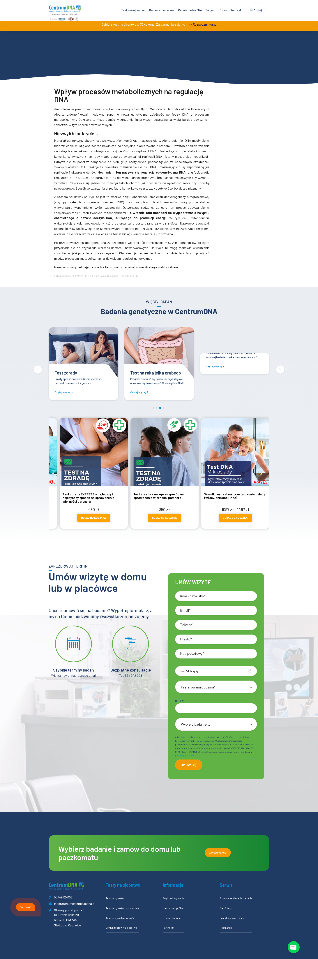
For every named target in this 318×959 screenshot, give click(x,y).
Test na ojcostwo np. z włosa (122, 908)
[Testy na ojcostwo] (209, 353)
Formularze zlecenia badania (236, 898)
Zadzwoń (25, 907)
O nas (223, 10)
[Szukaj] (258, 10)
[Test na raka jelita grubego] (133, 353)
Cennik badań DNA (190, 10)
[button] (38, 369)
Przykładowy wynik (173, 898)
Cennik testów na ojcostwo (121, 927)
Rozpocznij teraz (205, 24)
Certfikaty (226, 908)
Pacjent (211, 10)
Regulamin (226, 927)
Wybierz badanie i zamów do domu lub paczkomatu (119, 853)
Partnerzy (168, 927)
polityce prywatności (184, 755)
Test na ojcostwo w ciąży (120, 917)
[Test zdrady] (57, 353)
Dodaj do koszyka (96, 517)
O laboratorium (171, 917)
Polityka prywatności (232, 917)
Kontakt (235, 10)
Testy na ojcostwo (133, 10)
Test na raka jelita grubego (130, 372)
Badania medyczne (161, 10)
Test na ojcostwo (116, 898)
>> (190, 24)
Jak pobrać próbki (173, 908)
